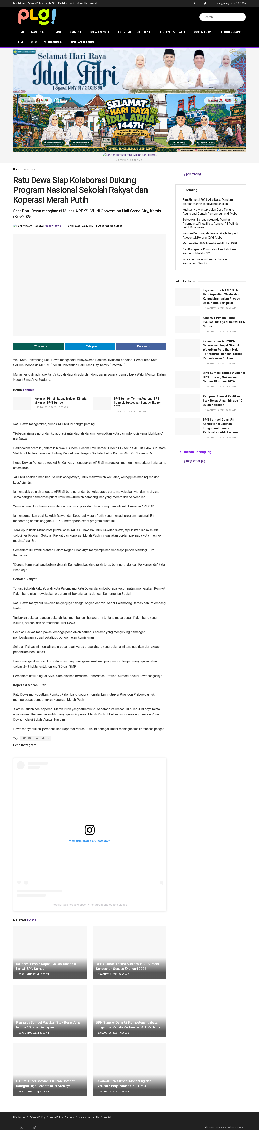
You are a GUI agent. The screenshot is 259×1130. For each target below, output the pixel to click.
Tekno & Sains (231, 32)
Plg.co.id (209, 1127)
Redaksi (62, 3)
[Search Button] (242, 17)
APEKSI (27, 738)
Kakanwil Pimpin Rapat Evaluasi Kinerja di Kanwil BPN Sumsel (224, 322)
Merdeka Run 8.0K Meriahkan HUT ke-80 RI (210, 243)
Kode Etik (51, 3)
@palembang (192, 174)
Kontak (94, 3)
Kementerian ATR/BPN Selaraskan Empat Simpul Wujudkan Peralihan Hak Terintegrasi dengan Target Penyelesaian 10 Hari (222, 349)
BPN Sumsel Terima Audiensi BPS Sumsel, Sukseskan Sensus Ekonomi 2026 (138, 402)
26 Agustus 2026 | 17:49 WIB (113, 1091)
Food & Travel (203, 32)
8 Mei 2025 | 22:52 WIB (81, 225)
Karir (72, 3)
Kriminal (76, 32)
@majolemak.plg (194, 461)
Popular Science (62, 904)
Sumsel (57, 32)
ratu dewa (42, 738)
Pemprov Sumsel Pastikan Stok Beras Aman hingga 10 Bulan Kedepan (222, 401)
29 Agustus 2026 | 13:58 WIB (220, 363)
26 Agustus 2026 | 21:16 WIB (34, 1091)
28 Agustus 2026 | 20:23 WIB (34, 1033)
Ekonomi (124, 32)
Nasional (38, 32)
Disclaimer (19, 3)
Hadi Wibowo (53, 225)
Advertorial (30, 169)
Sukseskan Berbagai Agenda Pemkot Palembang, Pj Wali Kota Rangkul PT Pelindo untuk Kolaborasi (211, 223)
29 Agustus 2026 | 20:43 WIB (220, 308)
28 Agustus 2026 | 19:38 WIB (113, 1033)
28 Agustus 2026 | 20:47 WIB (131, 411)
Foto (33, 42)
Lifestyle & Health (172, 32)
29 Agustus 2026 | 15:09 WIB (52, 407)
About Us (82, 3)
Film (19, 42)
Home (20, 32)
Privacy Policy (35, 3)
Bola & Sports (100, 32)
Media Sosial (53, 42)
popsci (82, 904)
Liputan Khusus (82, 42)
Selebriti (144, 32)
